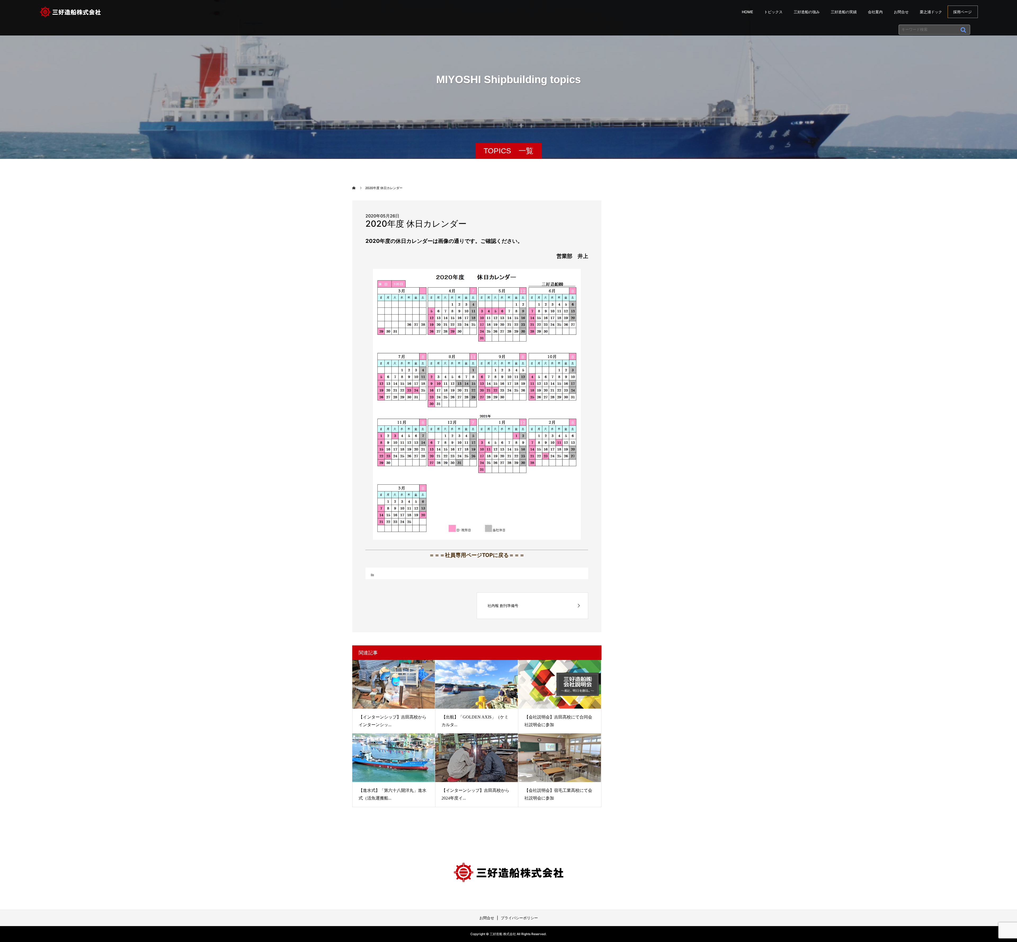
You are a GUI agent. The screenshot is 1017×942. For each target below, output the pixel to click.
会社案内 (875, 12)
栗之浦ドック (931, 12)
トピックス (773, 12)
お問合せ (901, 12)
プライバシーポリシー (519, 918)
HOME (747, 12)
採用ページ (962, 12)
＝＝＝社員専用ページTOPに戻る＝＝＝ (477, 555)
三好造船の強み (807, 12)
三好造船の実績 (844, 12)
